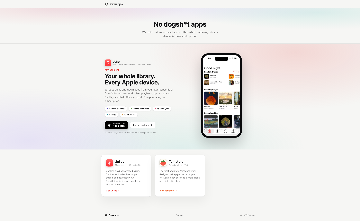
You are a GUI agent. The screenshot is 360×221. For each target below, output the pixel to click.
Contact (179, 215)
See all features (141, 125)
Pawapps (116, 4)
